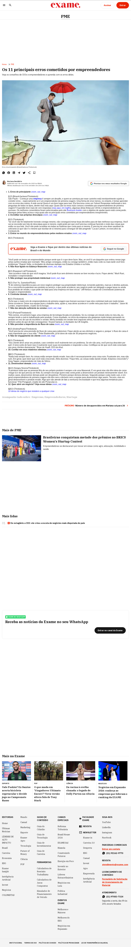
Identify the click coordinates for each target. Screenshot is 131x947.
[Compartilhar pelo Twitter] (24, 172)
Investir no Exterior (63, 868)
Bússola (61, 848)
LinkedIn (106, 827)
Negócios (6, 890)
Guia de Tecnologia (42, 836)
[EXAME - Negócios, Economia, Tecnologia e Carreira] (65, 5)
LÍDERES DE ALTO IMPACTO (8, 839)
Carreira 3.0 (89, 842)
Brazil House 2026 (64, 836)
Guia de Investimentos (44, 844)
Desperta (87, 848)
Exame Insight (5, 870)
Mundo (23, 817)
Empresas (37, 397)
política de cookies (47, 943)
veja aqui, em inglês (61, 208)
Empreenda (89, 873)
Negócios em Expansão (64, 927)
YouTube (106, 822)
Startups (72, 397)
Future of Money (24, 852)
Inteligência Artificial (8, 878)
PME (65, 16)
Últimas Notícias (6, 830)
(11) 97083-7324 (114, 896)
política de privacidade (68, 943)
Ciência (24, 859)
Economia (7, 858)
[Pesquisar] (10, 5)
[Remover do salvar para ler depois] (34, 172)
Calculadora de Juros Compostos (44, 882)
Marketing (25, 827)
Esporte (24, 832)
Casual (23, 822)
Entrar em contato (111, 849)
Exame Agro (23, 839)
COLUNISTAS (8, 895)
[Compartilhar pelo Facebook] (8, 172)
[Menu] (4, 5)
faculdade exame (88, 818)
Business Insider (74, 210)
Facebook (106, 837)
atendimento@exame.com (115, 864)
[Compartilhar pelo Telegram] (18, 172)
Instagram (107, 832)
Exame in (87, 837)
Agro (85, 868)
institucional (15, 943)
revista (87, 826)
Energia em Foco (66, 861)
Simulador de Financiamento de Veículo (44, 894)
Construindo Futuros (64, 854)
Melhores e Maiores (63, 911)
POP (22, 864)
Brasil (5, 848)
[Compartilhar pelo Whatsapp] (3, 172)
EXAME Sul (63, 842)
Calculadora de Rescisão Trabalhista (44, 871)
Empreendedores (55, 397)
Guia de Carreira (41, 852)
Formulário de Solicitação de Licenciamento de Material (114, 882)
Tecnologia (25, 846)
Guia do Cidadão (41, 828)
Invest (5, 885)
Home (4, 64)
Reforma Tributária (63, 828)
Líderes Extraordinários (65, 876)
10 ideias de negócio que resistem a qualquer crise (31, 391)
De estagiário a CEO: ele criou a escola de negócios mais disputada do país (47, 523)
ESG (4, 863)
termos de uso (30, 943)
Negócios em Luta (64, 884)
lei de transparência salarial (94, 943)
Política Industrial (62, 892)
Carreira (6, 853)
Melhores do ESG (64, 919)
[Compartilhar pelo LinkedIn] (13, 172)
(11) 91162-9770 (114, 853)
